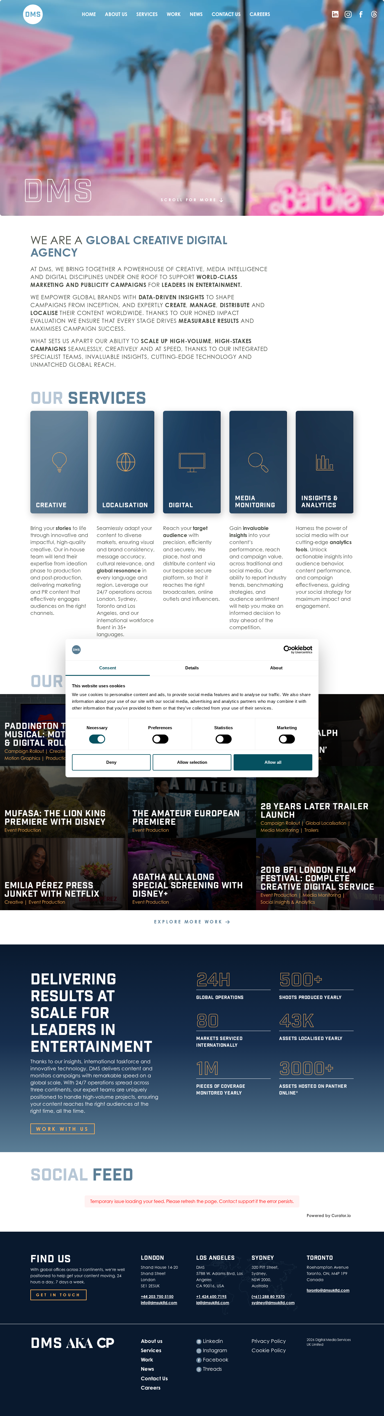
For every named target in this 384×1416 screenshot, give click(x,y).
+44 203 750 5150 (157, 1296)
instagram (214, 1350)
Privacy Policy (269, 1341)
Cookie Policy (269, 1350)
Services (147, 14)
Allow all (273, 762)
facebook (215, 1360)
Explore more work (189, 922)
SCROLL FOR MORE (190, 199)
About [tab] (276, 667)
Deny (111, 762)
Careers (260, 14)
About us (116, 14)
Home (89, 14)
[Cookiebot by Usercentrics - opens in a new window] (287, 649)
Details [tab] (192, 667)
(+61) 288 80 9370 (268, 1296)
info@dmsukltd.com (159, 1302)
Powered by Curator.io (329, 1215)
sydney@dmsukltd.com (273, 1302)
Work (174, 14)
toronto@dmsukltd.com (328, 1290)
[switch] (160, 739)
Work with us (62, 1129)
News (196, 14)
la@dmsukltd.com (212, 1302)
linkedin (212, 1341)
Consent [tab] (107, 667)
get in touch (58, 1294)
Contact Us (226, 14)
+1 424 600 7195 (211, 1296)
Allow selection (192, 762)
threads (212, 1369)
